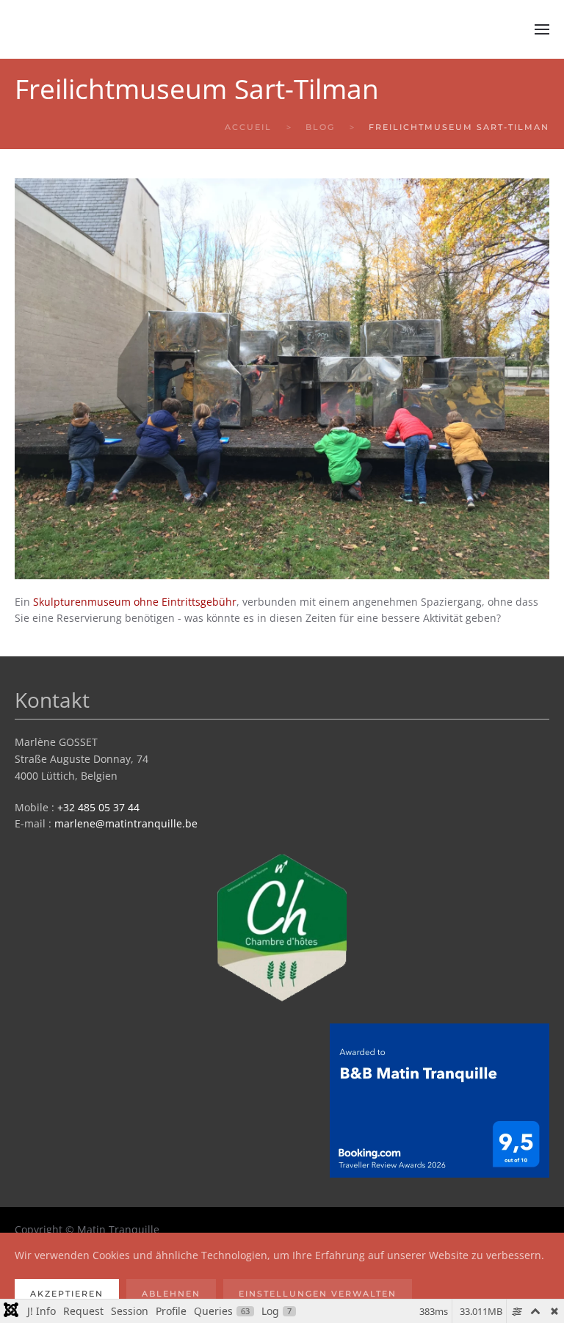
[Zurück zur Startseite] (106, 29)
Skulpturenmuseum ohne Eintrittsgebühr (134, 602)
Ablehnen (171, 1293)
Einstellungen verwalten (318, 1293)
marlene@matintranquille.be (126, 823)
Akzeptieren (67, 1293)
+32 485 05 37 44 (98, 807)
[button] (542, 29)
